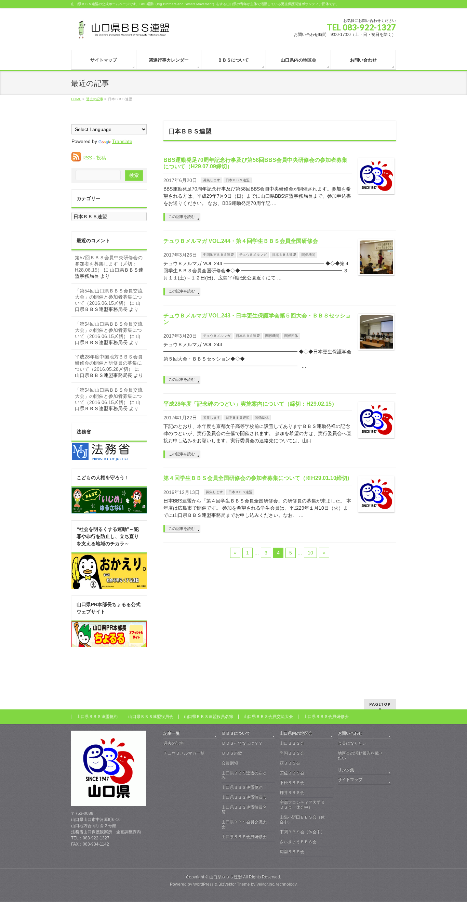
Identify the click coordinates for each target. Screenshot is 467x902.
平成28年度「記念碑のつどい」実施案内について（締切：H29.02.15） (250, 404)
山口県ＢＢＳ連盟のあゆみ (244, 775)
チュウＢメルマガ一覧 (183, 753)
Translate (122, 141)
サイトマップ (350, 779)
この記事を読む (182, 216)
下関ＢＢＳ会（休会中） (302, 831)
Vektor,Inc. (265, 884)
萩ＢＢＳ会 (290, 763)
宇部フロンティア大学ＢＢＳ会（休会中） (302, 805)
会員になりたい (352, 743)
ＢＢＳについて (236, 733)
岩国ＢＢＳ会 (292, 753)
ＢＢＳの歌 (232, 753)
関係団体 (291, 336)
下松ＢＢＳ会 (292, 782)
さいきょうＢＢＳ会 (298, 841)
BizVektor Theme (234, 884)
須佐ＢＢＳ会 (292, 773)
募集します (211, 180)
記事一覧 (171, 733)
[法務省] (100, 458)
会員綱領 (230, 763)
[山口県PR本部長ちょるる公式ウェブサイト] (109, 643)
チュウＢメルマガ (253, 255)
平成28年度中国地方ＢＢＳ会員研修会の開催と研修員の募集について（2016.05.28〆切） (109, 363)
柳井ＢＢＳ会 (292, 792)
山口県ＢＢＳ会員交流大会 (268, 717)
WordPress (203, 884)
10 (310, 552)
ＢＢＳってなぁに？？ (242, 743)
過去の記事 (173, 743)
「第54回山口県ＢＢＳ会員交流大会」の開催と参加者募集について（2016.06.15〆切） (109, 297)
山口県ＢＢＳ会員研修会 (326, 717)
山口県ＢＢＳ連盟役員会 (150, 717)
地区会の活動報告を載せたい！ (360, 755)
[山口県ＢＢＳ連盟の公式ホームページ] (122, 32)
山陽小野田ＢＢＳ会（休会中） (302, 819)
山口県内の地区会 (296, 733)
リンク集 (346, 770)
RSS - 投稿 (93, 157)
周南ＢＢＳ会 (292, 851)
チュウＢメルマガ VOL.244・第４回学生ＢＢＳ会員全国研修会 (240, 241)
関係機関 (308, 255)
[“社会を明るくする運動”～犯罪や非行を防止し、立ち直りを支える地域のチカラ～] (109, 585)
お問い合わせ (350, 733)
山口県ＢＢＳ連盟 (225, 877)
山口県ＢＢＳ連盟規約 (97, 717)
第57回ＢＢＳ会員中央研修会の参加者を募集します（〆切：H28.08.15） (109, 264)
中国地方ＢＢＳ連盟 (218, 255)
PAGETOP (380, 704)
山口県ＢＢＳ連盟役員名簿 (208, 717)
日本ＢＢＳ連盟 (238, 180)
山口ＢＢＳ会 (292, 743)
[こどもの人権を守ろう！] (109, 509)
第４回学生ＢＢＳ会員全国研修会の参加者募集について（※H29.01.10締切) (256, 478)
